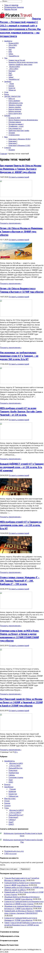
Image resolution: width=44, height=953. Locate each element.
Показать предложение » (10, 223)
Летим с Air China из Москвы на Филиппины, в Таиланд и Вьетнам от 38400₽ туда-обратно (21, 231)
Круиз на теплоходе (15, 109)
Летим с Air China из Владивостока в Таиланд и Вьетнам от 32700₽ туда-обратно (21, 290)
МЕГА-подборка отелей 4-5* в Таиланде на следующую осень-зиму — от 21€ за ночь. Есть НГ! (21, 525)
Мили (6, 137)
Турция (11, 84)
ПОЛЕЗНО (7, 116)
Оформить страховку (15, 105)
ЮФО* (10, 75)
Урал (10, 49)
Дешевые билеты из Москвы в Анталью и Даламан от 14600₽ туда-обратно (21, 898)
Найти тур (12, 98)
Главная (3, 153)
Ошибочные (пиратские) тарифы (19, 130)
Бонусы (6, 94)
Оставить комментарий (19, 177)
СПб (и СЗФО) (13, 45)
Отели (6, 92)
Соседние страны (16, 777)
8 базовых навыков (15, 122)
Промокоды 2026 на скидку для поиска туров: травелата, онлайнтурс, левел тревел (23, 63)
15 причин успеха (14, 135)
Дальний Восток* (14, 79)
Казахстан (12, 88)
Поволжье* (12, 71)
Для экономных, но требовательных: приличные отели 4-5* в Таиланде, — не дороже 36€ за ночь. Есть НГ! (19, 356)
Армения (11, 86)
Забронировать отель (16, 103)
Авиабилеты (8, 41)
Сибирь (11, 54)
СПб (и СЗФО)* (13, 69)
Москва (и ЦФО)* (14, 66)
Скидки (7, 805)
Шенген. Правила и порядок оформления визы (23, 120)
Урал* (10, 73)
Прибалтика (14, 773)
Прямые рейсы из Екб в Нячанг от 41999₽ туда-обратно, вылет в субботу (24, 888)
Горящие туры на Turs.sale (17, 60)
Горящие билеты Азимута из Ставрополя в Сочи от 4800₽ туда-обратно (22, 884)
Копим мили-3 (13, 143)
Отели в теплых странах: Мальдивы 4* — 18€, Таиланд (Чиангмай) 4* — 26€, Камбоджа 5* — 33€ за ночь (20, 581)
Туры (5, 58)
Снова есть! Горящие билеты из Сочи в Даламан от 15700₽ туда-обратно (20, 919)
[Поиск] (1, 1)
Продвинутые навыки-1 (16, 124)
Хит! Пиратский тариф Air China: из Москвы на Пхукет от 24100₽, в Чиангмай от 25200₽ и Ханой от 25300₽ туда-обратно (21, 702)
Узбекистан (12, 90)
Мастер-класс (10, 798)
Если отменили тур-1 (15, 128)
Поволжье (12, 47)
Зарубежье (7, 81)
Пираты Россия (10, 9)
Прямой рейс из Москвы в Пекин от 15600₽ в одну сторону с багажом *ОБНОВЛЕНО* (23, 912)
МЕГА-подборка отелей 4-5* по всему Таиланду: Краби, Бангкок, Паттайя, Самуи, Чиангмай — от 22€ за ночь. (21, 411)
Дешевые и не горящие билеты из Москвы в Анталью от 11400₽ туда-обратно (23, 907)
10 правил (12, 133)
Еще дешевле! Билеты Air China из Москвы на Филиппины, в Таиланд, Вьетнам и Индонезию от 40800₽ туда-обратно (20, 169)
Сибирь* (11, 77)
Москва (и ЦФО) (14, 43)
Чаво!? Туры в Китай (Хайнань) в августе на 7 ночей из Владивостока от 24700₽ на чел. (23, 923)
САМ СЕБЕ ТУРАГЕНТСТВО (12, 96)
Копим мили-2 (13, 141)
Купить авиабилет (14, 101)
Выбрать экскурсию (15, 111)
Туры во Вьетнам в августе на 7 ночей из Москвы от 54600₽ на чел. (21, 879)
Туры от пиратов (11, 5)
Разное (7, 803)
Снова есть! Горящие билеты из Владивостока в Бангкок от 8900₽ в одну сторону (23, 902)
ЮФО (10, 52)
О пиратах (7, 147)
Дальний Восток (14, 56)
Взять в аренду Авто (15, 113)
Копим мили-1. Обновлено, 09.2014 (19, 139)
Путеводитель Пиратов (14, 7)
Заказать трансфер (15, 107)
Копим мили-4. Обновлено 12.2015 (19, 145)
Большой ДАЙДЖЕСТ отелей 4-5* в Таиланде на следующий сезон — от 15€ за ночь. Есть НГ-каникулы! (22, 467)
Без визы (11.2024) (14, 118)
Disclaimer (12, 150)
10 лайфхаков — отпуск (16, 126)
